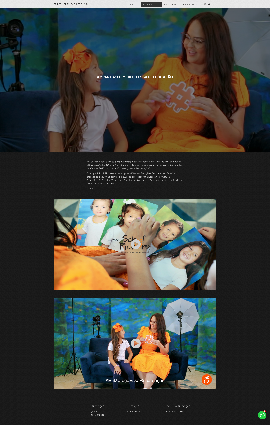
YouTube (170, 4)
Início (134, 4)
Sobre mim (189, 4)
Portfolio (151, 4)
